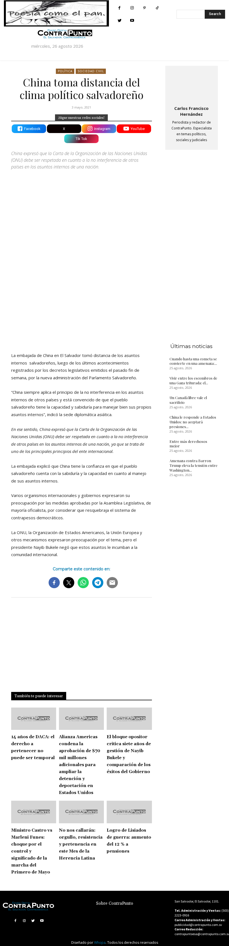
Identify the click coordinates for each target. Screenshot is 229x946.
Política (65, 71)
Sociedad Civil (91, 71)
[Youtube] (132, 20)
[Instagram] (132, 8)
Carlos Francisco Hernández (191, 111)
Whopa (100, 942)
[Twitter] (119, 20)
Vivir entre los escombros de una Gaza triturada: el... (193, 380)
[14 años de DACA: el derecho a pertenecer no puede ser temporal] (33, 719)
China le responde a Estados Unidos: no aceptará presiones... (193, 422)
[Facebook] (119, 8)
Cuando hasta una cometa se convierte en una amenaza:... (193, 361)
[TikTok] (157, 8)
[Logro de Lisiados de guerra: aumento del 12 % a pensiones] (129, 812)
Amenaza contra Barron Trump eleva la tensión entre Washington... (194, 465)
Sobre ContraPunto (114, 903)
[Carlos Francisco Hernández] (191, 85)
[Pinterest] (144, 8)
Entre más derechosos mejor (188, 443)
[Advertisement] (81, 299)
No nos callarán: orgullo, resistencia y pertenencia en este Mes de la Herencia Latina (80, 844)
